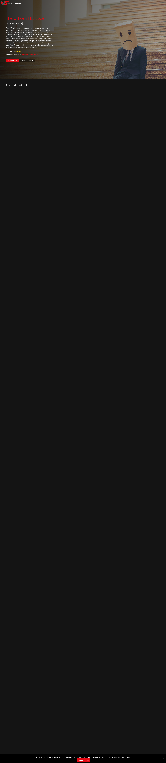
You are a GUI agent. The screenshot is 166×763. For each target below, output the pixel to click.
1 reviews (18, 51)
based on (15, 51)
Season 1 (25, 55)
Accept (80, 760)
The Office (34, 55)
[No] (164, 759)
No (88, 760)
